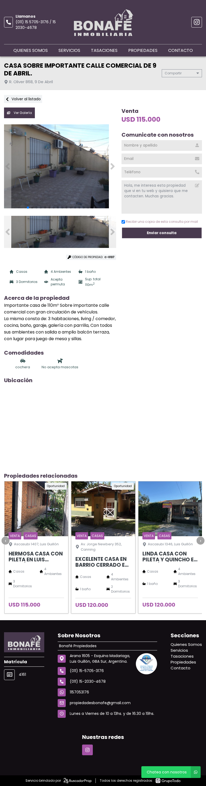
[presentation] (5, 540)
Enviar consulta (162, 232)
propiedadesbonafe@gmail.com (100, 703)
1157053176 (79, 692)
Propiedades (142, 50)
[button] (112, 166)
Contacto (180, 50)
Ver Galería (22, 112)
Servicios (69, 50)
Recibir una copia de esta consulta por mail (162, 221)
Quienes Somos (30, 50)
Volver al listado (25, 99)
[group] (60, 166)
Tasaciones (104, 50)
